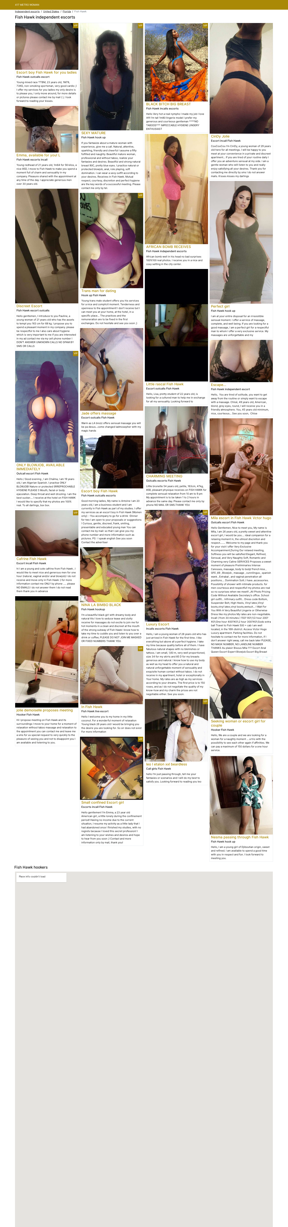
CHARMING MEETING (164, 476)
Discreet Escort (29, 306)
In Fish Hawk (91, 707)
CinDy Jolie (220, 136)
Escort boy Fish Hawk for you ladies (46, 72)
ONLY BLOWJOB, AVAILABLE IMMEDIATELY (40, 467)
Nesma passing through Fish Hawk (240, 837)
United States (51, 11)
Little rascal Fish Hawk (165, 384)
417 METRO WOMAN (27, 4)
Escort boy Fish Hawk (99, 491)
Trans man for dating (98, 291)
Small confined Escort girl (102, 802)
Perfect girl (220, 306)
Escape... (218, 385)
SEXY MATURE (93, 133)
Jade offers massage (98, 413)
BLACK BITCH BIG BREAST (168, 104)
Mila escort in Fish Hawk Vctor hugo (241, 518)
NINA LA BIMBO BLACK (101, 605)
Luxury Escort (157, 624)
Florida (67, 11)
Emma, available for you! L (38, 155)
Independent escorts (27, 11)
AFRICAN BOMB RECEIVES (168, 247)
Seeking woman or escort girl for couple (238, 723)
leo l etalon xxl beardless (166, 764)
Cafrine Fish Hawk (31, 559)
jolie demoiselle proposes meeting (44, 710)
